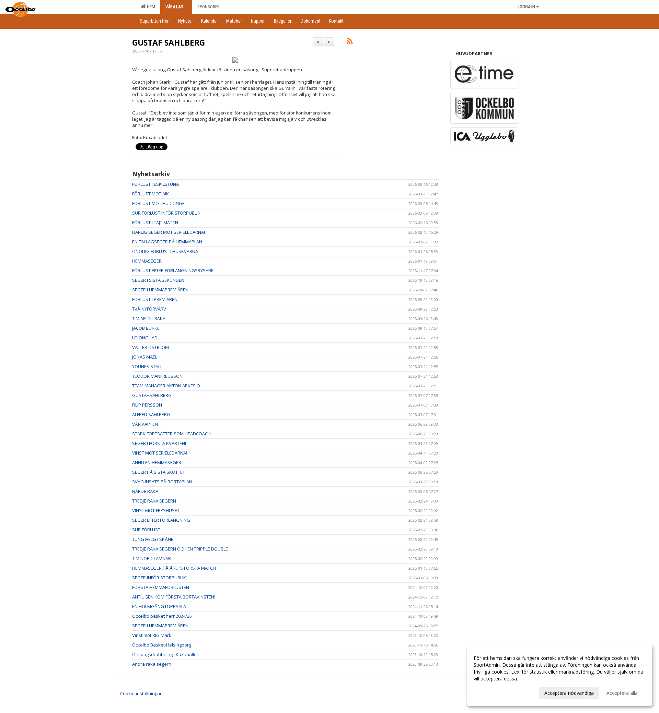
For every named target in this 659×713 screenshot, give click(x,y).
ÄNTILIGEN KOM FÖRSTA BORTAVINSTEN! (173, 597)
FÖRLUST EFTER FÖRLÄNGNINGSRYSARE (172, 270)
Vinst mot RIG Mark (151, 635)
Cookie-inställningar (141, 693)
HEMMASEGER (147, 261)
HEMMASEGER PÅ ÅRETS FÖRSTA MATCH (174, 568)
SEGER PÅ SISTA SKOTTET (158, 472)
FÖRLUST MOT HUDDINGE (158, 203)
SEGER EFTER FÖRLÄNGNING (161, 520)
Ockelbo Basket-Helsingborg (161, 645)
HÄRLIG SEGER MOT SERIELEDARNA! (168, 232)
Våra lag (174, 6)
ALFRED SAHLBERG (151, 414)
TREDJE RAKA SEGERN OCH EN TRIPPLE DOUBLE (180, 549)
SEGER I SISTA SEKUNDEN (158, 280)
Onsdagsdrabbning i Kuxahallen (165, 654)
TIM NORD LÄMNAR (151, 558)
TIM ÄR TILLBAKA (148, 318)
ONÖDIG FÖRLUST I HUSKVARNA (165, 251)
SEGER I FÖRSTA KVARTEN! (159, 443)
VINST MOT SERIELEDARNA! (159, 453)
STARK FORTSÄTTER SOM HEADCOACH (171, 434)
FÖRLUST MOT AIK (150, 194)
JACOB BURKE (146, 328)
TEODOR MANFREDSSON (157, 376)
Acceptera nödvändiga (569, 693)
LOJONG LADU (146, 338)
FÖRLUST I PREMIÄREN (154, 299)
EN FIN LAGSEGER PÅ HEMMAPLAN (167, 242)
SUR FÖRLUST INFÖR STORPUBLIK (166, 213)
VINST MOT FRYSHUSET (156, 510)
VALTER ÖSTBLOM (150, 347)
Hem (150, 6)
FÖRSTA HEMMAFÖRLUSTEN (160, 587)
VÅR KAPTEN (145, 424)
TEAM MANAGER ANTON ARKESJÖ (166, 386)
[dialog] (559, 675)
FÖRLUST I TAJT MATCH (155, 222)
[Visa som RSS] (349, 42)
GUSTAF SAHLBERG (168, 42)
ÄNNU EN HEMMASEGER (156, 462)
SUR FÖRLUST (146, 530)
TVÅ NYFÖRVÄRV (149, 309)
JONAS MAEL (144, 357)
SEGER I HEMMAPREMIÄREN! (160, 290)
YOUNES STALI (146, 366)
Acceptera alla (622, 693)
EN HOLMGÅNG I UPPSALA (159, 606)
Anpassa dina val (492, 692)
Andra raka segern (151, 664)
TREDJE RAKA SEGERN (154, 501)
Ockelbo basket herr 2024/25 (162, 616)
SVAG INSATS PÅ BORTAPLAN (162, 482)
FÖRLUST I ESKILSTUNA (155, 184)
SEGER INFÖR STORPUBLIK (159, 578)
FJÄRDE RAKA (145, 491)
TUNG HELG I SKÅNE (152, 539)
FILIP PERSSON (147, 405)
